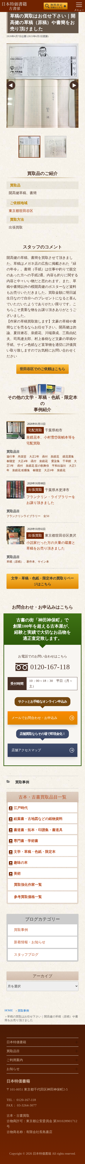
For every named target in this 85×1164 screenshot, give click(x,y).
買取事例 (23, 1010)
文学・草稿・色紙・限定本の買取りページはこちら (42, 581)
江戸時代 (21, 808)
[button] (11, 85)
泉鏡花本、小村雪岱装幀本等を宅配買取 (50, 440)
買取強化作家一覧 (28, 884)
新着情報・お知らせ (29, 942)
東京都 (14, 211)
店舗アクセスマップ (26, 750)
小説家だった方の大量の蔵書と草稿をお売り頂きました (50, 545)
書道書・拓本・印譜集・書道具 (38, 830)
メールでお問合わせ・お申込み (34, 718)
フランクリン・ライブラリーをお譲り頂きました (50, 500)
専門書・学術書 (26, 841)
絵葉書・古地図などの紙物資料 (38, 819)
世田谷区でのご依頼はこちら (42, 369)
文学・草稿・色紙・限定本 (35, 851)
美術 (17, 873)
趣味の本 (21, 862)
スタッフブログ (26, 954)
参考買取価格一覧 (28, 897)
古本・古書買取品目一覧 (42, 797)
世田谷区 (26, 211)
